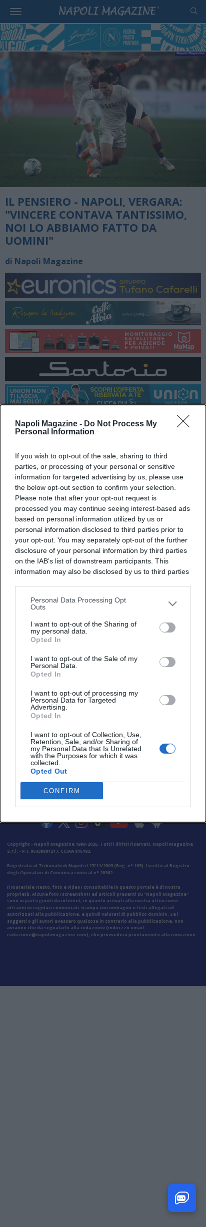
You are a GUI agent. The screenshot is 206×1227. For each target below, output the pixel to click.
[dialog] (103, 613)
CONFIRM (62, 791)
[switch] (168, 628)
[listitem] (103, 603)
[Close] (186, 424)
